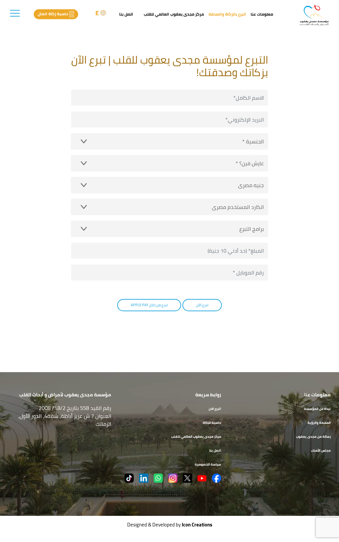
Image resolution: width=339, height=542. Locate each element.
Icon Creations (197, 524)
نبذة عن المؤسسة (317, 408)
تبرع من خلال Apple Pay (149, 304)
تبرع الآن (202, 304)
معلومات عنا (262, 14)
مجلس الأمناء (321, 450)
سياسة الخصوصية (208, 464)
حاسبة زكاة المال (53, 14)
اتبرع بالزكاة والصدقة (227, 14)
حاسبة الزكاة (212, 422)
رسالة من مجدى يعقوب (313, 436)
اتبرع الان (215, 408)
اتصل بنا (126, 14)
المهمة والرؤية (319, 422)
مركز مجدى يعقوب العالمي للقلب (174, 14)
